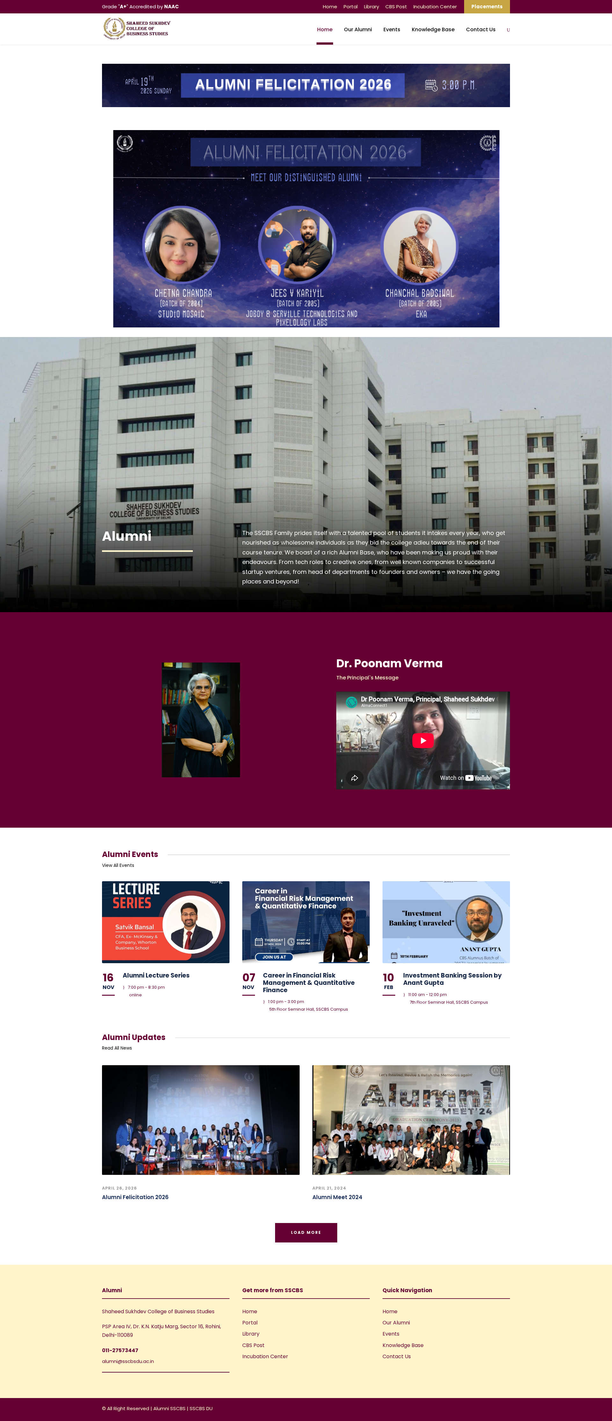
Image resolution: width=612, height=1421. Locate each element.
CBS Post (396, 6)
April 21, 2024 (329, 1188)
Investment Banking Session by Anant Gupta (452, 979)
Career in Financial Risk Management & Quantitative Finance (309, 982)
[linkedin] (496, 1409)
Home (330, 6)
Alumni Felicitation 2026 (135, 1197)
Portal (351, 6)
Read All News (117, 1048)
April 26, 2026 (119, 1188)
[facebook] (485, 1409)
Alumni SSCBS (170, 1408)
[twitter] (507, 1409)
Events (391, 29)
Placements (487, 6)
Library (371, 6)
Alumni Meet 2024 (337, 1197)
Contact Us (481, 29)
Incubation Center (435, 6)
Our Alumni (358, 29)
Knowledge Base (433, 29)
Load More (306, 1232)
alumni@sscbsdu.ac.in (128, 1361)
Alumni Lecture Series (156, 975)
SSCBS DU (201, 1408)
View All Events (118, 865)
